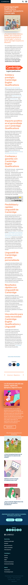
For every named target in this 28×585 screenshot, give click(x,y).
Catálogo (6, 557)
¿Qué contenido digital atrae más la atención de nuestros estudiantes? (13, 503)
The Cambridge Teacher (8, 571)
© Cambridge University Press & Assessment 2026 (14, 575)
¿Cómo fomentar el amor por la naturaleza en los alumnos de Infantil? (13, 456)
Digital (5, 559)
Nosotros (6, 555)
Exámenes (6, 543)
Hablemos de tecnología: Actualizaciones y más (11, 479)
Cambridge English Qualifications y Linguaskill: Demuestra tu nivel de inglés (13, 10)
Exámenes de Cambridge (9, 563)
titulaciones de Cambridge (13, 88)
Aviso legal (9, 577)
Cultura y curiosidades (8, 547)
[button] (23, 1)
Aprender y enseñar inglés (9, 541)
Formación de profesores (9, 561)
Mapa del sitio (14, 581)
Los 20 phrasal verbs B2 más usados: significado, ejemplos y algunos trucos (13, 385)
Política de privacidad (17, 577)
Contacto (18, 579)
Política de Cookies (11, 579)
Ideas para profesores (14, 356)
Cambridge (18, 345)
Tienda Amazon (7, 569)
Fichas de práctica (7, 549)
